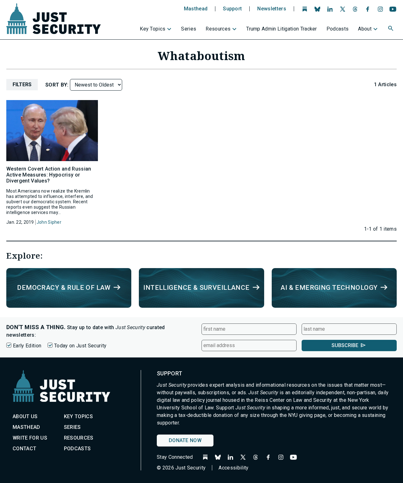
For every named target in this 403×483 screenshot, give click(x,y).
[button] (391, 29)
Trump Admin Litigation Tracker (281, 29)
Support (232, 8)
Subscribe (345, 345)
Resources (218, 29)
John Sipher (49, 222)
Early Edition (27, 346)
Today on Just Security (80, 346)
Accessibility (233, 468)
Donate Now (185, 440)
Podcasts (337, 29)
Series (188, 29)
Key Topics (152, 29)
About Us (25, 416)
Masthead (196, 8)
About (365, 29)
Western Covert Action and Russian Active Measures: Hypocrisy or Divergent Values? (48, 175)
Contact (24, 449)
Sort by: (57, 85)
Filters (22, 84)
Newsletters (271, 8)
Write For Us (30, 438)
